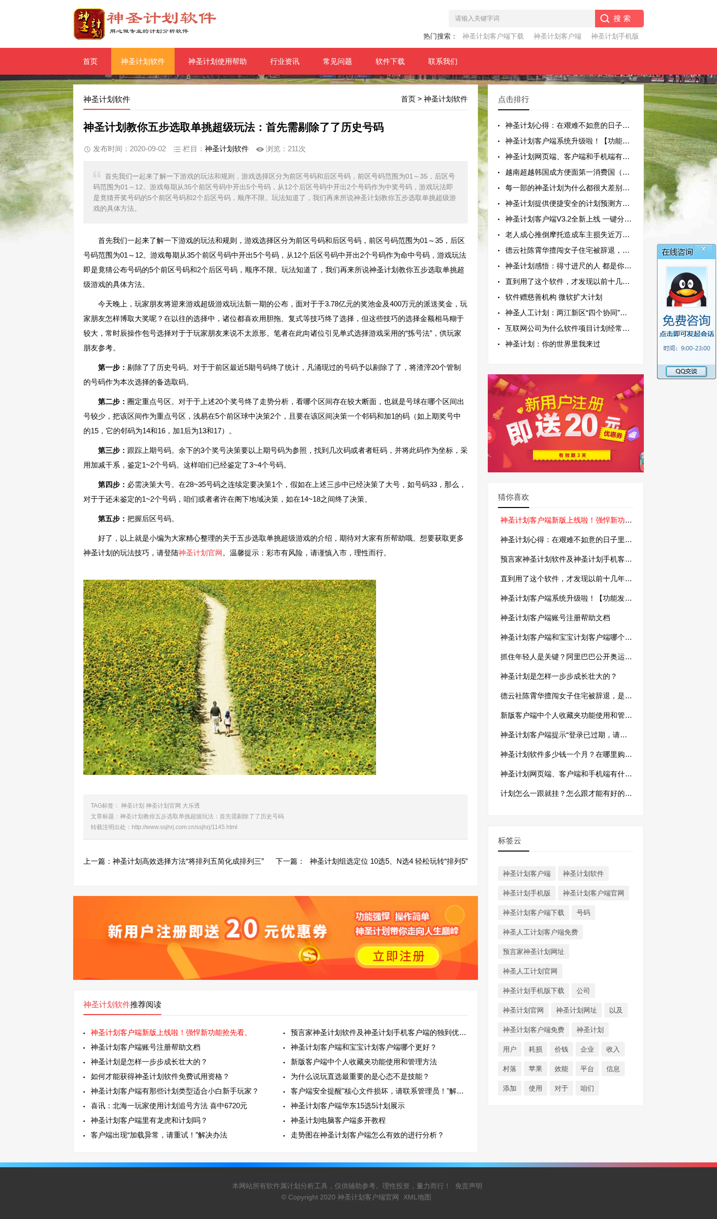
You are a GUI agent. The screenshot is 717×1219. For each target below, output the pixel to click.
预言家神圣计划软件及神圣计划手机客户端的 (573, 559)
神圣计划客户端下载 (493, 36)
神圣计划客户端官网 (593, 893)
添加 (510, 1088)
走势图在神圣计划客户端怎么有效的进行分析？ (367, 1135)
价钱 (561, 1049)
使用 (535, 1088)
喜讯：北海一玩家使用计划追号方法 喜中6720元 (169, 1105)
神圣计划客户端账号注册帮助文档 (145, 1047)
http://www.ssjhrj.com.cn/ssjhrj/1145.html (185, 827)
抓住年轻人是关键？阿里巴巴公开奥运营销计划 (577, 656)
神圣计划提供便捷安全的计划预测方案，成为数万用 (589, 203)
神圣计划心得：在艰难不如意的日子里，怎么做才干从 (593, 125)
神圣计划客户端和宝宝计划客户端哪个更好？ (364, 1047)
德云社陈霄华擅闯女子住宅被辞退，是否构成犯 (577, 695)
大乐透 (191, 805)
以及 (616, 1010)
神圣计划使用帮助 (217, 61)
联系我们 (443, 61)
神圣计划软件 (143, 61)
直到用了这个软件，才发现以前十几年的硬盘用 (577, 578)
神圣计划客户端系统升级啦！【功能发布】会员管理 (589, 141)
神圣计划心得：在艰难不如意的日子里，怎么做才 (580, 539)
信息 (613, 1069)
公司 (583, 991)
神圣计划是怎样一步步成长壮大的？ (149, 1061)
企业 (587, 1049)
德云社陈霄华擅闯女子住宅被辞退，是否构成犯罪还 (589, 250)
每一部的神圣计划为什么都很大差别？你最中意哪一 (589, 187)
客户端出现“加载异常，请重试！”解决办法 (159, 1135)
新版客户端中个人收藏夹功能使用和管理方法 (364, 1061)
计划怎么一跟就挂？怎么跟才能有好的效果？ (573, 793)
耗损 (535, 1049)
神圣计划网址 (576, 1010)
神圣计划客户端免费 (533, 1030)
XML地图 (417, 1197)
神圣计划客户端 (557, 36)
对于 (561, 1088)
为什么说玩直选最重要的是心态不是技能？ (360, 1076)
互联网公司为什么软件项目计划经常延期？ (574, 328)
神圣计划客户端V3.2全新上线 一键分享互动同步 (583, 219)
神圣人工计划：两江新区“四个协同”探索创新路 (581, 312)
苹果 (535, 1069)
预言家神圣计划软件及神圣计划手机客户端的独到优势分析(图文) (379, 1032)
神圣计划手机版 (615, 36)
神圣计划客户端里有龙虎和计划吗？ (149, 1120)
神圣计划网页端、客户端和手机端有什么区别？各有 (589, 156)
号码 (583, 912)
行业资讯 (284, 61)
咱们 (587, 1088)
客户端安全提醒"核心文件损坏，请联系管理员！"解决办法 (379, 1091)
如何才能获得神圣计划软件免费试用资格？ (160, 1076)
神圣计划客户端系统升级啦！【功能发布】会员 (577, 598)
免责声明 (468, 1186)
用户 (510, 1049)
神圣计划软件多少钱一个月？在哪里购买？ (569, 754)
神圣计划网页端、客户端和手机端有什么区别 (573, 774)
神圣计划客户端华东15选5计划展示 (348, 1105)
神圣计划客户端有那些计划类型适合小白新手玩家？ (175, 1091)
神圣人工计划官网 (530, 971)
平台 (587, 1069)
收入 (613, 1049)
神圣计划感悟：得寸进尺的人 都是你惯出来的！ (583, 266)
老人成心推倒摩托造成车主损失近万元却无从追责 (585, 234)
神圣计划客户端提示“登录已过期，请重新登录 (574, 735)
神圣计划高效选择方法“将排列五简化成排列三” (188, 861)
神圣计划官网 (200, 553)
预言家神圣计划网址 (533, 951)
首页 (90, 61)
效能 (561, 1069)
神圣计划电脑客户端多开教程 (338, 1120)
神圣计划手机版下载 (533, 991)
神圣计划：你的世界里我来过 (552, 344)
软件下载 (390, 61)
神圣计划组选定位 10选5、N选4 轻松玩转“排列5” (389, 861)
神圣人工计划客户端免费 (540, 932)
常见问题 (337, 61)
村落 (510, 1069)
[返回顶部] (697, 1087)
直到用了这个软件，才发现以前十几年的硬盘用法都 (589, 281)
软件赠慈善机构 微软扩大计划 (553, 297)
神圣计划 (132, 805)
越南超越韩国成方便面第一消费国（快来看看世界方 (589, 172)
